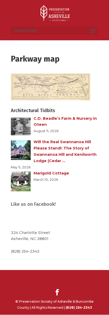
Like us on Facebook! (33, 204)
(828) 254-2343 (25, 251)
